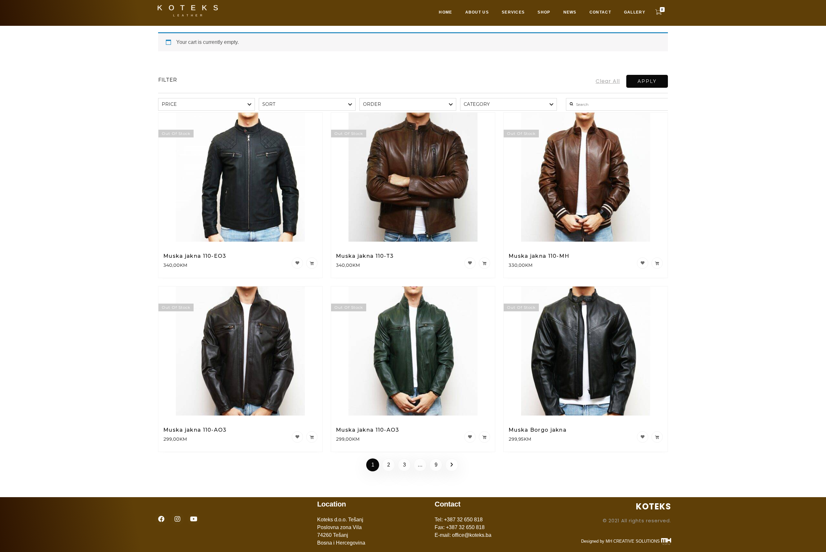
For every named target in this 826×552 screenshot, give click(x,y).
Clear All (608, 81)
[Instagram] (177, 519)
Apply (647, 81)
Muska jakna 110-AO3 (195, 430)
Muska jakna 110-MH (539, 256)
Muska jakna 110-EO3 (195, 256)
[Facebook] (161, 519)
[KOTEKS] (195, 12)
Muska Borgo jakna (538, 430)
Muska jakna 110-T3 (365, 256)
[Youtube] (193, 519)
